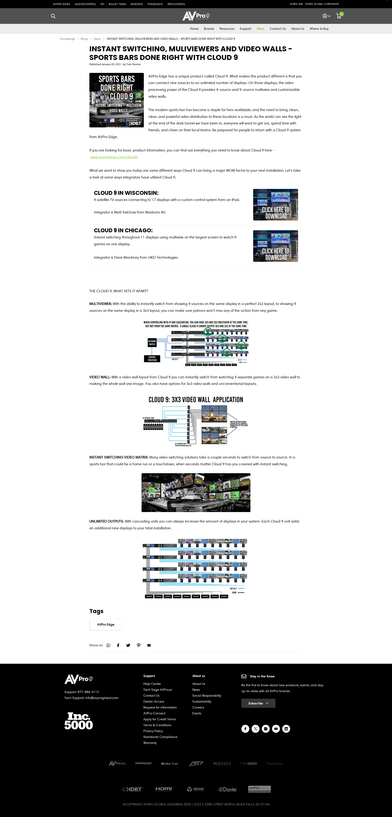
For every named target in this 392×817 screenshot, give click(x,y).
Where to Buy (319, 29)
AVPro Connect (154, 713)
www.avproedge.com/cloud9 (113, 157)
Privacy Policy (153, 731)
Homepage (67, 38)
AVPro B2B (296, 3)
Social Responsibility (206, 696)
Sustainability (201, 701)
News (260, 29)
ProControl (177, 4)
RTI (103, 4)
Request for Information (160, 707)
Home (194, 29)
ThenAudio (155, 4)
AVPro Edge (61, 4)
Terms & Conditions (157, 725)
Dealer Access (153, 701)
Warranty (150, 743)
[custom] (245, 729)
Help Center (152, 684)
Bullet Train (117, 4)
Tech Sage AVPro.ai (157, 690)
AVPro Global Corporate (322, 3)
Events (196, 713)
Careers (198, 707)
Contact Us (278, 29)
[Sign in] (327, 16)
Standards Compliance (160, 737)
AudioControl (85, 4)
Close (53, 16)
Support (245, 29)
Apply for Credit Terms (159, 719)
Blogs (84, 38)
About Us (297, 29)
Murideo (137, 4)
